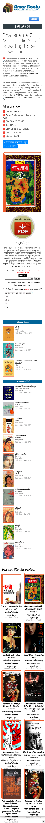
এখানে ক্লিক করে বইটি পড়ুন (15, 142)
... (33, 569)
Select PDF (10, 146)
